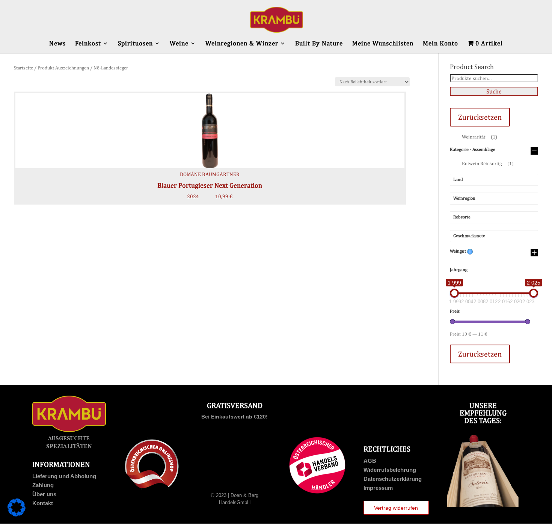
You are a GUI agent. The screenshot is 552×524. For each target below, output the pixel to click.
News (57, 44)
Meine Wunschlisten (382, 44)
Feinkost (88, 44)
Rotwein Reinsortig (488, 163)
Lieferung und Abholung (64, 476)
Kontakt (42, 503)
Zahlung (43, 485)
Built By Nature (319, 44)
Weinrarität (479, 137)
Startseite (23, 68)
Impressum (378, 488)
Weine (179, 44)
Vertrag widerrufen (396, 508)
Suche (494, 91)
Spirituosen (135, 44)
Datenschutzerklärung (392, 479)
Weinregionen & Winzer (241, 44)
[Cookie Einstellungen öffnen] (17, 515)
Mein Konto (440, 44)
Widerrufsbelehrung (389, 470)
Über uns (44, 494)
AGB (369, 461)
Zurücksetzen (480, 117)
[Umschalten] (534, 151)
